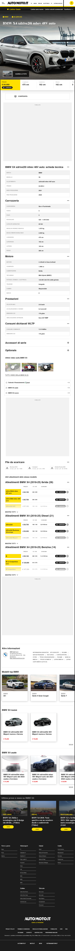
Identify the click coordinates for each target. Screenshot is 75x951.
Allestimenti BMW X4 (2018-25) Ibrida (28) (29, 482)
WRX (21, 882)
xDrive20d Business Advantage (12, 531)
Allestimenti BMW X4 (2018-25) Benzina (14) (30, 547)
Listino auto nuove (37, 9)
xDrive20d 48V (10, 506)
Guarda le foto (21, 74)
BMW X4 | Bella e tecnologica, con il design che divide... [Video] (13, 820)
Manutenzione (60, 852)
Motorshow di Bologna (43, 862)
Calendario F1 (23, 852)
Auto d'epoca (41, 898)
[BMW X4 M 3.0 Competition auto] (67, 563)
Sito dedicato (54, 652)
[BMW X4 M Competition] (67, 569)
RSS (66, 929)
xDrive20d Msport (12, 538)
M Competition (11, 569)
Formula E (22, 862)
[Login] (72, 3)
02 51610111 (13, 656)
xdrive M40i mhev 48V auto (13, 500)
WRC (21, 879)
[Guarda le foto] (7, 74)
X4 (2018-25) (18, 17)
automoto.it (22, 943)
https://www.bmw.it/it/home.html (17, 658)
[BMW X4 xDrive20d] (67, 524)
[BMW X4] (45, 367)
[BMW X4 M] (67, 556)
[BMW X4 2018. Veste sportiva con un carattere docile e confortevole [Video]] (29, 367)
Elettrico (3, 856)
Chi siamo (20, 932)
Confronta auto (69, 9)
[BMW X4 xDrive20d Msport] (67, 538)
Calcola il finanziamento (16, 382)
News (2, 849)
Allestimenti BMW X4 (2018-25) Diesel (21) (29, 515)
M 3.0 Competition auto (12, 563)
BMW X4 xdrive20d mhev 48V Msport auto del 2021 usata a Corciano (42, 776)
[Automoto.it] (17, 3)
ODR (61, 929)
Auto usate (41, 895)
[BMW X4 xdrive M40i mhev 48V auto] (67, 500)
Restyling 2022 (66, 814)
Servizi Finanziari (38, 654)
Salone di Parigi (42, 859)
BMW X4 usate (13, 388)
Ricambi (64, 652)
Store (35, 657)
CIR (21, 869)
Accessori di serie (15, 342)
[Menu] (3, 3)
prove (34, 814)
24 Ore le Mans (23, 872)
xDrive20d (9, 525)
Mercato (42, 888)
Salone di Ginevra (42, 856)
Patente (59, 862)
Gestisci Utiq (38, 932)
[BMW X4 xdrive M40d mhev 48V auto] (67, 492)
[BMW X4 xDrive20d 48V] (67, 506)
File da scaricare (15, 462)
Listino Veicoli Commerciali (25, 898)
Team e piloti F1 (23, 859)
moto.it (32, 943)
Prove (2, 852)
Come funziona (61, 849)
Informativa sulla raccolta (8, 950)
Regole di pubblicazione (40, 929)
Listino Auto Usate (24, 895)
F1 (20, 849)
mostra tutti (10, 512)
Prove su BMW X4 (45, 659)
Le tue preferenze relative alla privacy (30, 950)
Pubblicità (54, 929)
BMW (6, 17)
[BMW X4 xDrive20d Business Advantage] (67, 531)
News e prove (5, 846)
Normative (60, 856)
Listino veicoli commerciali (54, 9)
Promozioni (41, 905)
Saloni (41, 846)
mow (40, 943)
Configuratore (62, 654)
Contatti (29, 932)
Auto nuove (41, 891)
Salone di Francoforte (43, 852)
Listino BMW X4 (59, 659)
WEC (21, 876)
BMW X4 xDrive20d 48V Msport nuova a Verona (13, 733)
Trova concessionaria (47, 657)
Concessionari (42, 901)
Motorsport (24, 846)
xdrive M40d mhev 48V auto (12, 492)
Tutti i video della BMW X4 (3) (16, 375)
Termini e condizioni (23, 929)
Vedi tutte (71, 744)
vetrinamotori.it (51, 943)
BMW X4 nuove (13, 393)
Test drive (7, 814)
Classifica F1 (23, 856)
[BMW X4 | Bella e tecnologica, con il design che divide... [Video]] (14, 808)
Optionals (10, 350)
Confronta (8, 87)
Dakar (21, 866)
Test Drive (50, 654)
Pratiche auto (60, 859)
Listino (22, 888)
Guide (60, 846)
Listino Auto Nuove (24, 891)
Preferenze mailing (51, 932)
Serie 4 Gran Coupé (40, 695)
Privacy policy (10, 929)
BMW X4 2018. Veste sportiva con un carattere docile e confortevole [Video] (42, 821)
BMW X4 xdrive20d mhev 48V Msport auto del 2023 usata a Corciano (14, 776)
